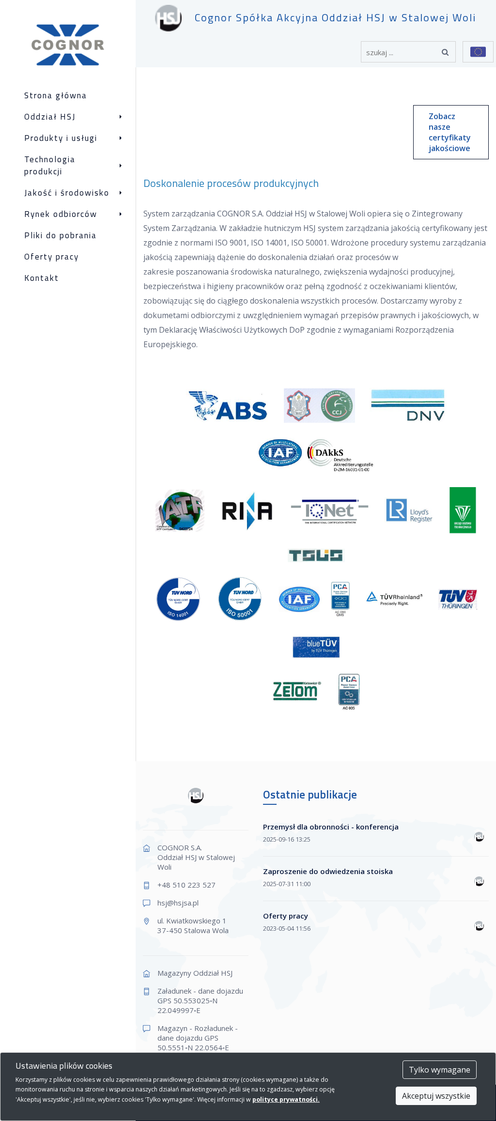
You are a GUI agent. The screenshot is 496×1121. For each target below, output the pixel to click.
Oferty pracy (51, 257)
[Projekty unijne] (478, 51)
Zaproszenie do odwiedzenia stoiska (328, 871)
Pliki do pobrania (60, 236)
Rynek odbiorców (60, 214)
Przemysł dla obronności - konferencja (331, 826)
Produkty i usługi (60, 138)
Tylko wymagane (439, 1069)
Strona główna (55, 96)
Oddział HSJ (50, 117)
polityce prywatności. (286, 1099)
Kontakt (41, 278)
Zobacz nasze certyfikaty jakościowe (450, 132)
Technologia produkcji (50, 166)
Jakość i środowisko (66, 193)
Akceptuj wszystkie (436, 1095)
